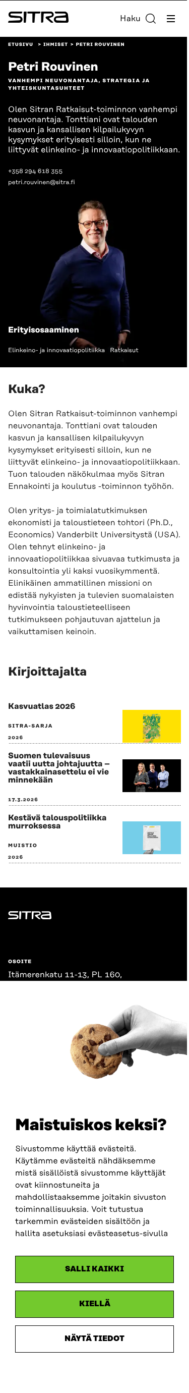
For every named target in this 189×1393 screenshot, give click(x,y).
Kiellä (94, 1304)
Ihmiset (55, 44)
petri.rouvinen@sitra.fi (41, 182)
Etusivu (20, 44)
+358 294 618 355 (35, 171)
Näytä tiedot (94, 1338)
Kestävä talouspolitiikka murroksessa (57, 822)
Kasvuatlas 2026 (42, 706)
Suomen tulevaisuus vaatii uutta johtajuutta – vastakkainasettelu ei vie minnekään (59, 768)
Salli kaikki (94, 1269)
